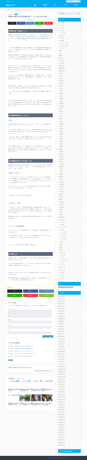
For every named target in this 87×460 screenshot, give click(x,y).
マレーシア (63, 239)
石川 (61, 113)
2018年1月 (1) (61, 338)
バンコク (63, 232)
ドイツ (62, 262)
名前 (9, 319)
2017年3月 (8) (61, 359)
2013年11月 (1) (61, 437)
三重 (61, 151)
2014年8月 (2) (61, 429)
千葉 (61, 179)
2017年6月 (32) (61, 351)
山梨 (61, 169)
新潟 (61, 171)
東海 (61, 149)
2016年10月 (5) (61, 371)
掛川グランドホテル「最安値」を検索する (21, 195)
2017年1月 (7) (61, 364)
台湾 (61, 244)
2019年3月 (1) (61, 308)
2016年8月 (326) (61, 376)
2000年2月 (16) (61, 442)
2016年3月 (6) (61, 389)
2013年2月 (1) (61, 439)
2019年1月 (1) (61, 313)
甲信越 (61, 166)
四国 (61, 118)
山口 (61, 73)
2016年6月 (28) (61, 381)
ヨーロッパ (62, 252)
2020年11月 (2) (61, 301)
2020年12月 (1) (61, 298)
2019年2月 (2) (61, 311)
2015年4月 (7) (61, 409)
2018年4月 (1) (61, 331)
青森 (61, 146)
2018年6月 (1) (61, 326)
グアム (62, 272)
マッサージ (62, 48)
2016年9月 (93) (61, 374)
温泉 (61, 55)
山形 (61, 136)
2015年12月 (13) (61, 397)
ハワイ (62, 275)
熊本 (61, 96)
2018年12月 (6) (61, 316)
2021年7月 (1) (61, 296)
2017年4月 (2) (61, 356)
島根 (61, 78)
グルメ (61, 25)
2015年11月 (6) (61, 399)
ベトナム (62, 237)
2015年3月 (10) (61, 412)
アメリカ (62, 270)
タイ (62, 224)
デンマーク (63, 260)
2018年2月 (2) (61, 336)
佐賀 (61, 88)
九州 (61, 85)
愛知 (61, 156)
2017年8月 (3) (61, 346)
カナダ (62, 277)
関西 (61, 199)
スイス (62, 257)
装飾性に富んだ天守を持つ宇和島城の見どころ (25, 356)
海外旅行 (45, 5)
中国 (61, 242)
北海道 (61, 106)
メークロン (63, 234)
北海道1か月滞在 (69, 287)
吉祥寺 (62, 186)
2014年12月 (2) (61, 419)
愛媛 (61, 123)
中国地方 (62, 70)
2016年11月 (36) (61, 369)
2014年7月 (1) (61, 432)
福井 (61, 116)
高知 (61, 128)
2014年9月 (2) (61, 427)
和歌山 (62, 207)
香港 (61, 249)
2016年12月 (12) (61, 366)
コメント (10, 308)
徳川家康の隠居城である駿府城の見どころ (44, 370)
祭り (61, 58)
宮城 (61, 133)
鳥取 (61, 83)
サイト (9, 330)
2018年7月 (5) (61, 323)
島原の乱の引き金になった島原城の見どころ (24, 351)
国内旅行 (35, 5)
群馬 (61, 194)
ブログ (66, 5)
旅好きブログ (10, 5)
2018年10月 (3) (61, 318)
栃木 (61, 189)
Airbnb (62, 40)
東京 (62, 184)
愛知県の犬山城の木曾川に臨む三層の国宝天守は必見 (19, 367)
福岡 (61, 98)
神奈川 (62, 191)
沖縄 (61, 161)
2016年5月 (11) (61, 384)
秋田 (61, 144)
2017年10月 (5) (61, 341)
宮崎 (61, 93)
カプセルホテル (64, 43)
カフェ (62, 27)
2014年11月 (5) (61, 422)
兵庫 (61, 204)
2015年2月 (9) (61, 414)
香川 (61, 126)
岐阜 (61, 154)
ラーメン (62, 32)
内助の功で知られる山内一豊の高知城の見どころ (25, 353)
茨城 (61, 196)
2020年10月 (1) (61, 303)
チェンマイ (63, 227)
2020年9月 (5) (61, 306)
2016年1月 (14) (61, 394)
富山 (61, 111)
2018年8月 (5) (61, 321)
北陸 (61, 108)
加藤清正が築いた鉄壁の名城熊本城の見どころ (25, 348)
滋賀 (61, 214)
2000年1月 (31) (61, 444)
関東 (61, 176)
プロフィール (76, 5)
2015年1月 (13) (61, 417)
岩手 (61, 138)
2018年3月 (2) (61, 333)
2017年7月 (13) (61, 349)
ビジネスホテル (64, 45)
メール (10, 325)
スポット (55, 5)
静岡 (13, 342)
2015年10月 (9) (61, 402)
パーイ (62, 229)
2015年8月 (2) (61, 407)
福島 (61, 141)
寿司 (61, 35)
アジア (61, 219)
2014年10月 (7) (61, 424)
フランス (62, 265)
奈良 (61, 212)
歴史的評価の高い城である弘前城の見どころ (24, 346)
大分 (61, 91)
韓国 (61, 247)
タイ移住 (62, 63)
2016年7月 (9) (61, 379)
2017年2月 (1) (61, 361)
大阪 (61, 209)
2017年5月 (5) (61, 354)
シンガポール (63, 222)
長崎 (61, 101)
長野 (61, 174)
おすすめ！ (61, 287)
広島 (61, 80)
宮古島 (62, 164)
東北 (61, 131)
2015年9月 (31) (61, 404)
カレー (62, 30)
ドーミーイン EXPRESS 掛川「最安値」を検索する (23, 244)
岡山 (61, 75)
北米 (60, 267)
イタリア (62, 254)
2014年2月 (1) (61, 434)
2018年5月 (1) (61, 328)
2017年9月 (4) (61, 344)
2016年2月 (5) (61, 391)
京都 (61, 201)
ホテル (61, 38)
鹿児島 (62, 103)
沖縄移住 (61, 65)
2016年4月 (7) (61, 386)
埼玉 (61, 181)
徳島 (61, 121)
